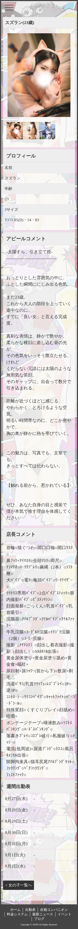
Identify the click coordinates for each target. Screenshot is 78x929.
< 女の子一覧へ (18, 885)
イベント (65, 914)
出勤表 (30, 909)
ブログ (39, 919)
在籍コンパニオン (54, 909)
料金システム (17, 914)
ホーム (15, 909)
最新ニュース (42, 914)
